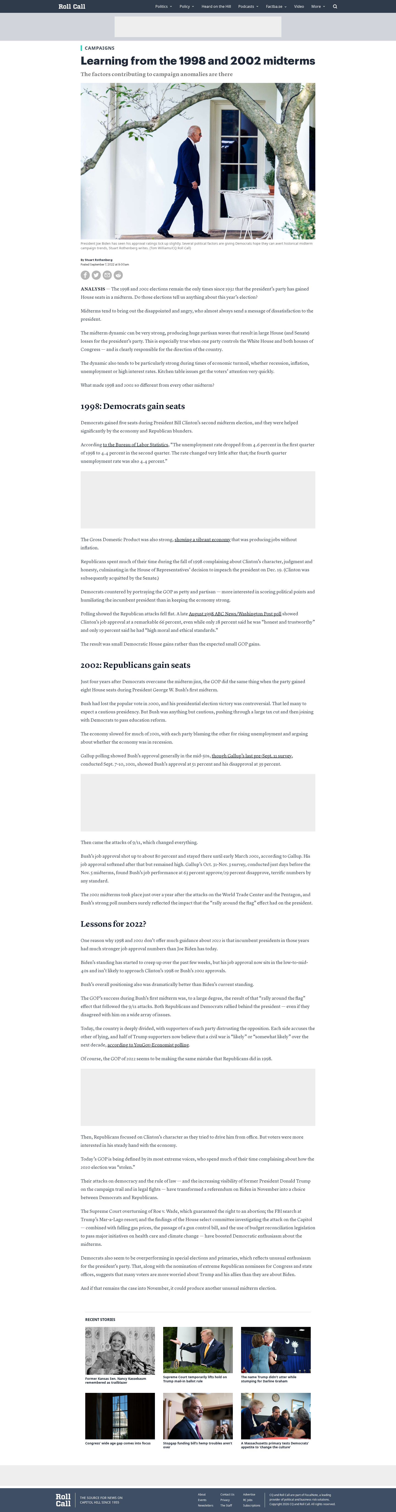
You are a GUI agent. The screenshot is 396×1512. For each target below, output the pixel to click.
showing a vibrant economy (203, 540)
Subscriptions (251, 1505)
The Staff (226, 1505)
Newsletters (205, 1505)
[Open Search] (335, 6)
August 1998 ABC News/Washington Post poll (235, 614)
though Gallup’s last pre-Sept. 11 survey (252, 756)
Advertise (249, 1494)
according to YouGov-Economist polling (148, 1045)
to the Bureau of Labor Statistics (135, 445)
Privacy (225, 1500)
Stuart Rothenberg (99, 260)
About (202, 1494)
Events (202, 1500)
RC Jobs (248, 1500)
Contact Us (227, 1494)
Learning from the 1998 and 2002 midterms (198, 60)
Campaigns (100, 48)
